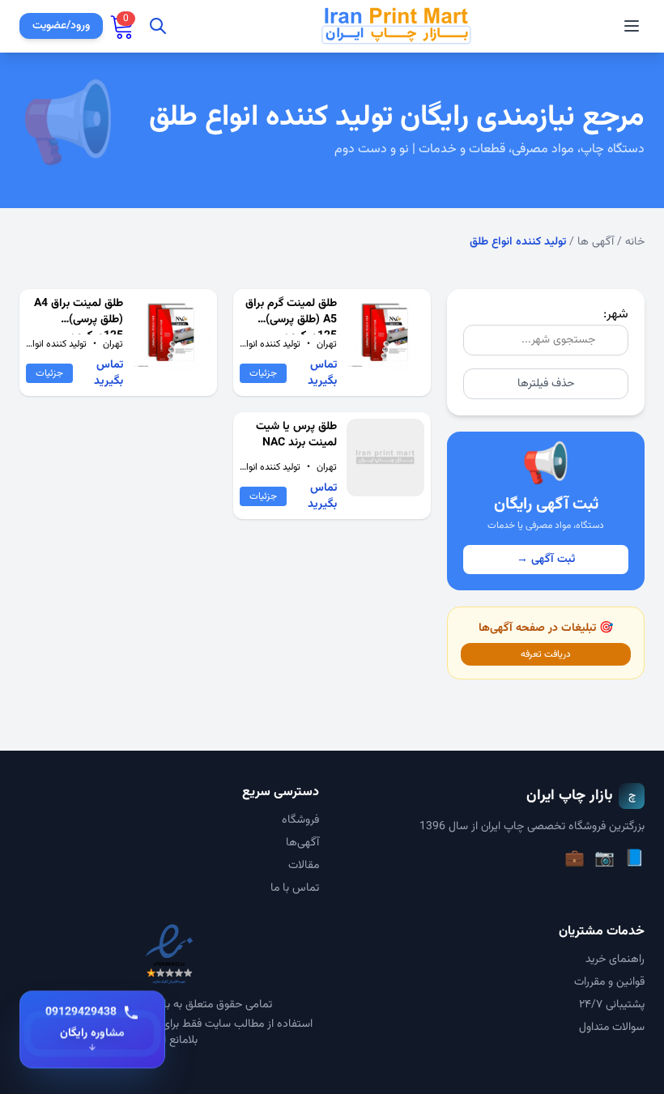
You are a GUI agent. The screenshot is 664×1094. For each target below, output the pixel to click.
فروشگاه (300, 820)
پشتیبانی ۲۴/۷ (612, 1005)
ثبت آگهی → (546, 559)
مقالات (303, 866)
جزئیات (263, 373)
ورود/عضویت (61, 26)
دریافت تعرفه (546, 654)
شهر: (615, 314)
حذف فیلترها (545, 384)
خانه (635, 242)
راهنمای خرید (615, 959)
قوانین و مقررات (609, 982)
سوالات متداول (612, 1028)
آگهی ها (595, 242)
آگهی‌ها (302, 843)
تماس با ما (294, 888)
